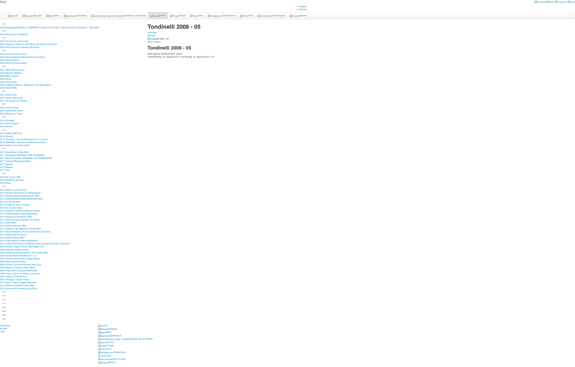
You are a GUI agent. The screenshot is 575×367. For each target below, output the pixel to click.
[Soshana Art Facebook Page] (540, 1)
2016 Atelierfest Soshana (12, 179)
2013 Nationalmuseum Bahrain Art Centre (20, 219)
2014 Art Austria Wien (10, 201)
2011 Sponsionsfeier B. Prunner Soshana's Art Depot (25, 231)
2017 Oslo (5, 169)
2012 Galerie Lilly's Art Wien (13, 225)
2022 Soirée (6, 78)
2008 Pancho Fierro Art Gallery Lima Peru (20, 273)
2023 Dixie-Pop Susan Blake (13, 62)
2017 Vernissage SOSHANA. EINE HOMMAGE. (22, 155)
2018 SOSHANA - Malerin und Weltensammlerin (23, 142)
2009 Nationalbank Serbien (13, 261)
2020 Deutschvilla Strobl (11, 110)
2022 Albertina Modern (11, 72)
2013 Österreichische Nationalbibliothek (19, 213)
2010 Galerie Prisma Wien (12, 237)
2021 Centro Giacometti (11, 97)
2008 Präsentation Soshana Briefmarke (18, 270)
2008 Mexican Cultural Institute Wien (17, 267)
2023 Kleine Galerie (9, 59)
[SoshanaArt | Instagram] (561, 1)
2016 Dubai (5, 182)
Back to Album (154, 41)
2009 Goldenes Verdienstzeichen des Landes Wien (24, 252)
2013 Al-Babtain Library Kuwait (14, 204)
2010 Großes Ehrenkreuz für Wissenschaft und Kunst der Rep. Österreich (35, 243)
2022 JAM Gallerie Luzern (12, 69)
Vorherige (152, 32)
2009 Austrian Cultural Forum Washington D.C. (22, 246)
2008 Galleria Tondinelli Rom (13, 276)
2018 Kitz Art (6, 126)
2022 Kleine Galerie (9, 75)
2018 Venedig (6, 136)
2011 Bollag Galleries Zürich (13, 234)
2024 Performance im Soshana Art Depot (19, 47)
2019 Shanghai (7, 120)
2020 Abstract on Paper (11, 113)
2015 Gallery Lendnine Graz (13, 189)
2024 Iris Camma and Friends (14, 41)
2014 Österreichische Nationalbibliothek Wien (21, 198)
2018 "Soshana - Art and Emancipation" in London (24, 139)
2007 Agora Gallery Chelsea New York (18, 282)
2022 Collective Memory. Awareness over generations (25, 84)
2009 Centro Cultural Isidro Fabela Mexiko (20, 258)
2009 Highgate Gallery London (14, 249)
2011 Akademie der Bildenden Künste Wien (20, 228)
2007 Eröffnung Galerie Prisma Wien (17, 285)
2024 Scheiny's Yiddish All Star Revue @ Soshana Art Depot (28, 44)
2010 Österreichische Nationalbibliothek (19, 240)
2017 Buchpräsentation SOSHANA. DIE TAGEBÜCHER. (26, 158)
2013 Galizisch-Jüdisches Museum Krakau (20, 210)
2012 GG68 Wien (8, 222)
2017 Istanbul (6, 163)
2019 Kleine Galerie (9, 123)
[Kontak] (571, 1)
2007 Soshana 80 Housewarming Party (18, 288)
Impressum (5, 325)
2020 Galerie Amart (9, 107)
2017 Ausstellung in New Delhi (14, 152)
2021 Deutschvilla (8, 94)
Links (2, 331)
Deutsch (303, 9)
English (302, 6)
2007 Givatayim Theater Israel (14, 279)
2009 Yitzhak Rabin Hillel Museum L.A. (18, 255)
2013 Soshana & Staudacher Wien (16, 216)
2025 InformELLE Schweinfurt (14, 34)
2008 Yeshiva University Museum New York (20, 264)
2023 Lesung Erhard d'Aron (13, 53)
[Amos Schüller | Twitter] (550, 1)
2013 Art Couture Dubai (11, 207)
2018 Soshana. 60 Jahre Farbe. (15, 145)
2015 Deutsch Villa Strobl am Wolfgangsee (20, 192)
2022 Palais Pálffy (8, 87)
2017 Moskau (6, 166)
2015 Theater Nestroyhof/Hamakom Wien (20, 195)
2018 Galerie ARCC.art (11, 133)
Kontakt (3, 328)
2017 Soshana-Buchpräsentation (15, 161)
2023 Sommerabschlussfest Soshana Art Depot (22, 56)
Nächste (151, 35)
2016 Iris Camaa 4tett (10, 176)
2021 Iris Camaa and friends (13, 100)
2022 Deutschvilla (8, 81)
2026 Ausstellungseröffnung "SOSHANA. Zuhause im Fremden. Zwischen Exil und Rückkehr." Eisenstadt (49, 27)
